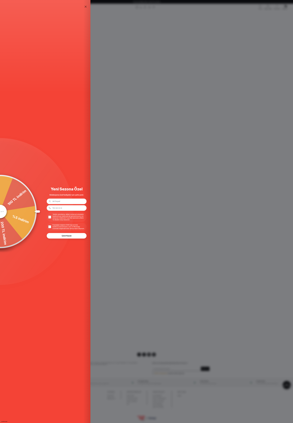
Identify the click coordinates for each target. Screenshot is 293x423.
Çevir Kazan (67, 236)
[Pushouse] (3, 421)
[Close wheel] (86, 7)
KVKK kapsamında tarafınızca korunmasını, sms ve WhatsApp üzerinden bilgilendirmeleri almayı (66, 226)
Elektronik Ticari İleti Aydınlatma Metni (72, 218)
